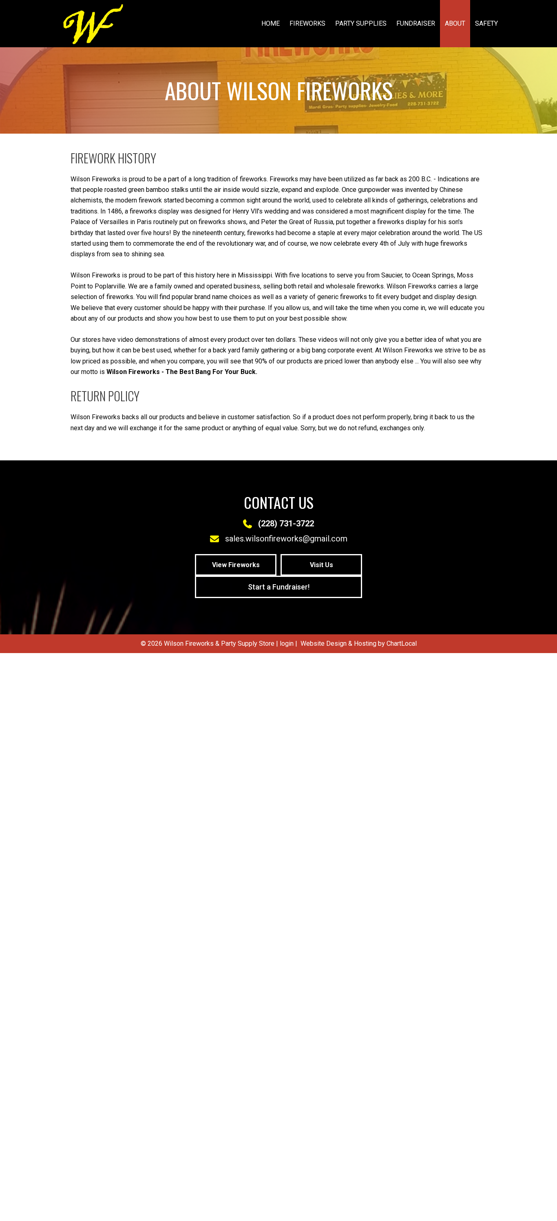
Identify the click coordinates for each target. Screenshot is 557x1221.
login (287, 643)
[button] (235, 565)
